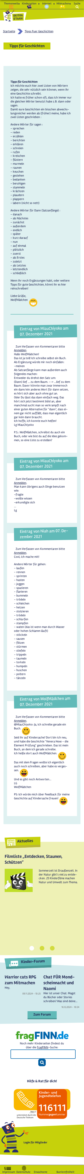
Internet (46, 3)
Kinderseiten (29, 3)
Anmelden (20, 350)
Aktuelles (25, 841)
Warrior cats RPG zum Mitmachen (20, 980)
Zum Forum (42, 1014)
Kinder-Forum (33, 961)
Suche (77, 3)
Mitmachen (62, 3)
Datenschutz (23, 1171)
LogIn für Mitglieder (35, 1142)
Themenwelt (11, 3)
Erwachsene (40, 1171)
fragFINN (42, 1047)
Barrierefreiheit (65, 1171)
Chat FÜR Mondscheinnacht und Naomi (59, 982)
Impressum (8, 1171)
